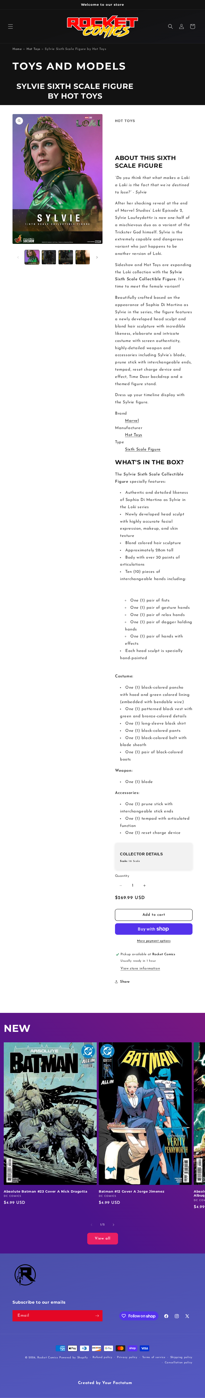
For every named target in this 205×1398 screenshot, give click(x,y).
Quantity (122, 876)
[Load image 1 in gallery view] (32, 257)
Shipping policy (181, 1357)
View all (102, 1239)
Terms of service (154, 1357)
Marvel (132, 421)
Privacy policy (127, 1357)
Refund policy (102, 1357)
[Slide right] (97, 257)
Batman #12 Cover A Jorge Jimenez (131, 1191)
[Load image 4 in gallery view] (83, 257)
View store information (140, 968)
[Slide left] (18, 257)
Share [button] (125, 982)
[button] (10, 26)
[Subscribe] (97, 1315)
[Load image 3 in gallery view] (65, 257)
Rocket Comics (47, 1357)
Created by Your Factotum (105, 1383)
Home (17, 49)
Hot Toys (33, 49)
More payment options (153, 940)
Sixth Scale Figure (143, 450)
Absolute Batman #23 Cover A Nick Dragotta (46, 1191)
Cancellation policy (178, 1362)
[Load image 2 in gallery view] (49, 257)
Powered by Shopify (73, 1357)
